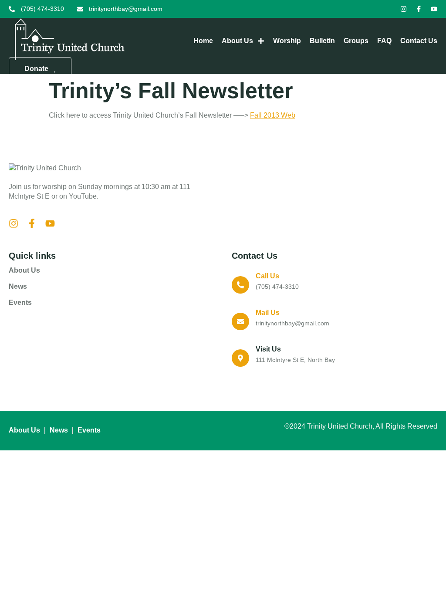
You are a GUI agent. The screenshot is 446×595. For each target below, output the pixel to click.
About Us (237, 40)
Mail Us (268, 312)
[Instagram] (403, 9)
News (18, 286)
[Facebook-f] (419, 9)
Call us (267, 276)
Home (203, 40)
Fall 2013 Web (272, 115)
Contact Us (418, 40)
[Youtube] (434, 9)
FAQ (384, 40)
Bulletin (322, 40)
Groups (356, 40)
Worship (287, 40)
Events (20, 302)
